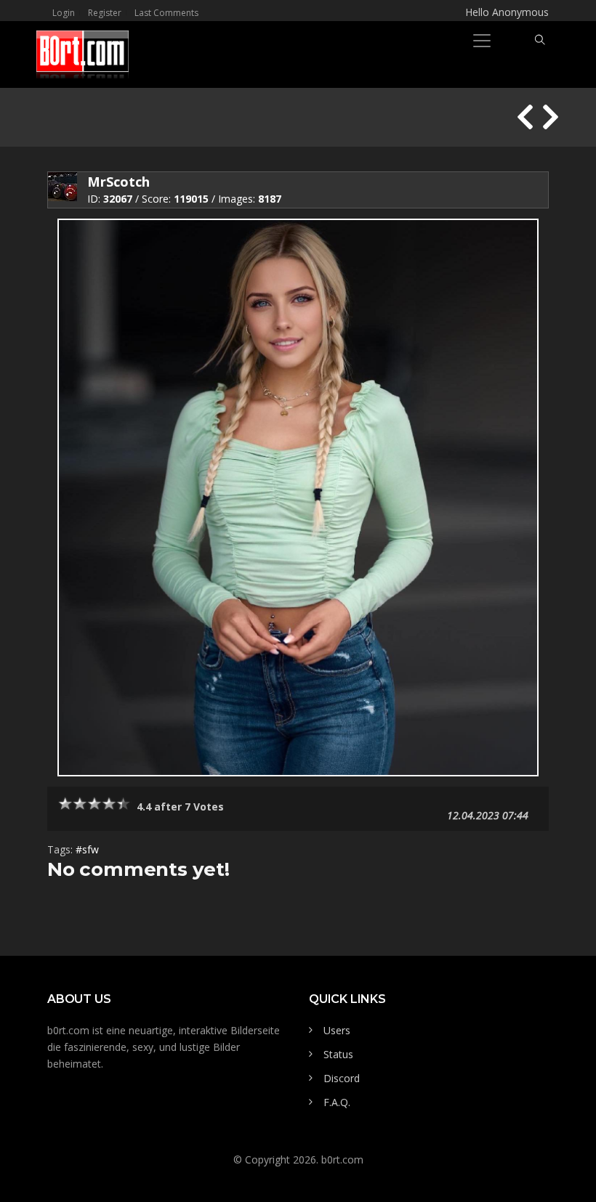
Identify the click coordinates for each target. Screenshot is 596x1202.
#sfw (87, 849)
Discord (341, 1078)
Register (104, 13)
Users (336, 1030)
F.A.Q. (336, 1102)
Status (338, 1054)
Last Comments (166, 13)
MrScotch (118, 181)
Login (63, 13)
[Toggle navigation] (482, 40)
